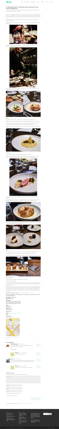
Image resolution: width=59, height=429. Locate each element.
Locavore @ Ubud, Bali (10, 413)
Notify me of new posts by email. (12, 395)
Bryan (12, 358)
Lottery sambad (21, 417)
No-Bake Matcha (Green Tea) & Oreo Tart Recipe (23, 421)
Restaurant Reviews (9, 11)
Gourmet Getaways (14, 344)
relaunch (21, 45)
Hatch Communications (21, 292)
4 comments (18, 11)
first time (20, 123)
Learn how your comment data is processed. (25, 403)
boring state (21, 413)
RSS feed (32, 417)
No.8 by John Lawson (22, 22)
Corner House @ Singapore (11, 416)
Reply (38, 345)
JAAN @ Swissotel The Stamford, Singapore (22, 414)
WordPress (21, 427)
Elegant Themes (12, 427)
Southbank (14, 11)
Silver (20, 420)
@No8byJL (10, 314)
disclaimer (33, 422)
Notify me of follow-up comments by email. (13, 393)
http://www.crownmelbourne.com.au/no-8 (15, 313)
